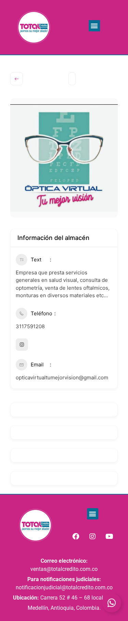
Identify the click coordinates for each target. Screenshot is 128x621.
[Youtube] (109, 536)
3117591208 (30, 326)
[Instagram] (92, 536)
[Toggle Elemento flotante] (111, 602)
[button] (94, 25)
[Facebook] (76, 536)
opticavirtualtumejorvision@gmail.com (62, 377)
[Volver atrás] (16, 78)
